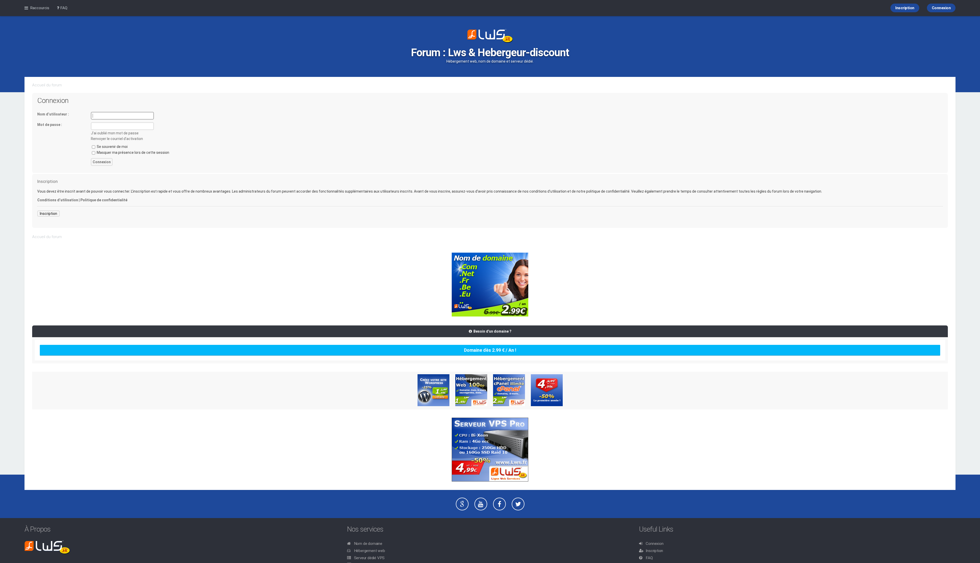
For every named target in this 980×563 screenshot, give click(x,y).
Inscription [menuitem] (904, 8)
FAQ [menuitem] (63, 8)
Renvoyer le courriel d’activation (117, 139)
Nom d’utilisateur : (53, 114)
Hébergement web (369, 550)
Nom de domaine (368, 543)
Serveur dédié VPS (369, 558)
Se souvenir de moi (112, 147)
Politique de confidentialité (103, 200)
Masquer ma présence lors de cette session (132, 152)
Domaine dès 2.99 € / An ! (490, 350)
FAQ (649, 558)
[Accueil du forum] (490, 36)
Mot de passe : (49, 125)
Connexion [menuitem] (941, 8)
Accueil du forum (47, 85)
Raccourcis (39, 8)
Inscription (48, 214)
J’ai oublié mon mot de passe (115, 133)
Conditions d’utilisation (57, 200)
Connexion (654, 543)
